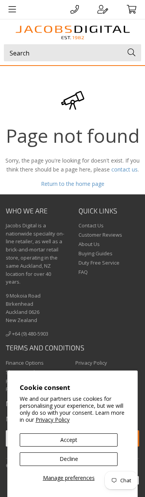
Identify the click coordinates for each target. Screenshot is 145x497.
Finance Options (25, 362)
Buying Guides (95, 253)
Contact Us (91, 225)
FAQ (83, 271)
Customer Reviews (100, 234)
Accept (68, 439)
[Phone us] (75, 9)
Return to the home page (72, 183)
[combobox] (72, 52)
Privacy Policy (53, 419)
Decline (69, 458)
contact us (124, 169)
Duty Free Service (98, 262)
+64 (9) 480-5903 (29, 333)
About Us (89, 244)
